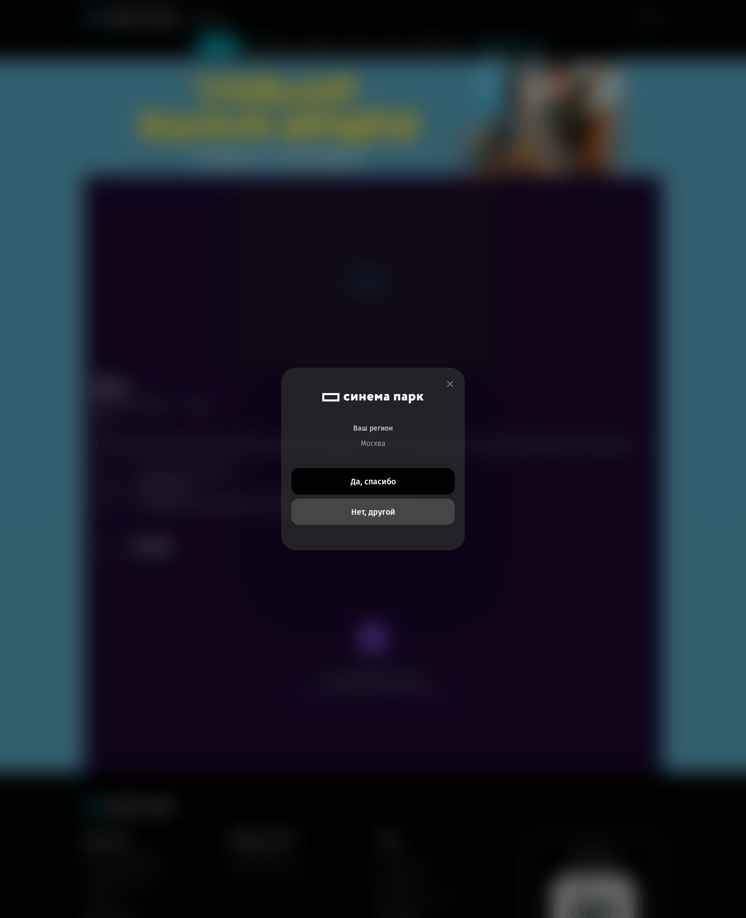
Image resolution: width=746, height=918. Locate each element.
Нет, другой (373, 512)
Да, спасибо (373, 481)
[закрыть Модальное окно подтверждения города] (450, 384)
